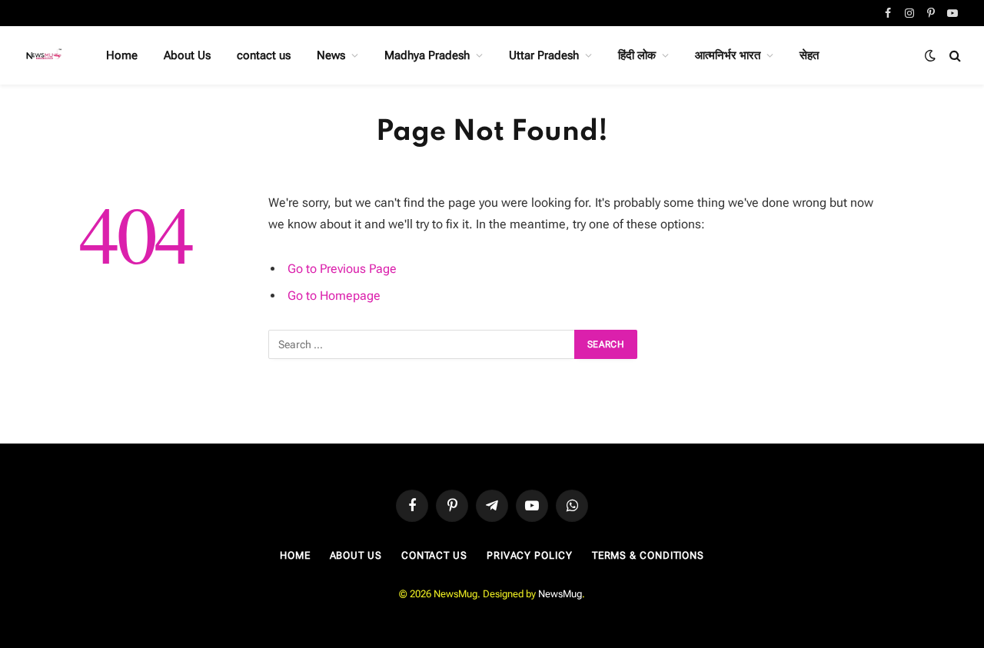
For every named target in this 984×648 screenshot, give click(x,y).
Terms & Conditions (648, 555)
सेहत (809, 55)
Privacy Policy (530, 555)
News (331, 55)
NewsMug (560, 594)
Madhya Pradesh (427, 55)
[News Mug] (44, 55)
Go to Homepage (334, 295)
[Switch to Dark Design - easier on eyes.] (930, 55)
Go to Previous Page (342, 268)
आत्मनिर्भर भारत (727, 55)
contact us (264, 55)
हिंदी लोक (637, 55)
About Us (187, 55)
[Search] (953, 55)
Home (122, 55)
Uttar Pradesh (544, 55)
